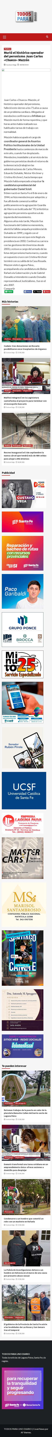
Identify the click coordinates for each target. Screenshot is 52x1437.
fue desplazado (31, 153)
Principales (17, 339)
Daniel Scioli (24, 189)
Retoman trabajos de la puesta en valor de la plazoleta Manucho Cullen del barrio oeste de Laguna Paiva (25, 1113)
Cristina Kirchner (13, 177)
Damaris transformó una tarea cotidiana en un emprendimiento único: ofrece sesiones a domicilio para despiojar (26, 1167)
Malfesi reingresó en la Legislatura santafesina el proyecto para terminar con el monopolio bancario (25, 400)
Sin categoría (20, 1103)
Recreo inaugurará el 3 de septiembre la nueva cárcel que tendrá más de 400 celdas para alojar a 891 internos (25, 455)
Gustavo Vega (11, 65)
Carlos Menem (34, 169)
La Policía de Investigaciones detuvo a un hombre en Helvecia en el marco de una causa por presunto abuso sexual (25, 1273)
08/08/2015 (24, 65)
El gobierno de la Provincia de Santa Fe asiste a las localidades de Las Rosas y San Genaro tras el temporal (25, 1327)
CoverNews (39, 1429)
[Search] (47, 36)
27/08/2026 (21, 353)
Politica (7, 49)
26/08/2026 (21, 462)
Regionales (27, 339)
